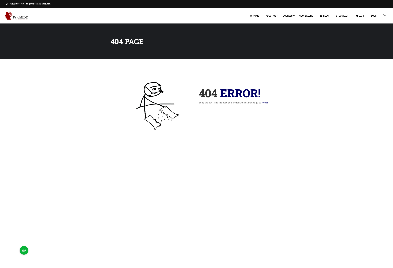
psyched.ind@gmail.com (40, 4)
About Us (271, 16)
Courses (288, 16)
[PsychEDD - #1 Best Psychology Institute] (16, 17)
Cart (361, 16)
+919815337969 (16, 4)
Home (256, 16)
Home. (265, 102)
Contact (344, 16)
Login (374, 16)
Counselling (306, 16)
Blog (326, 16)
